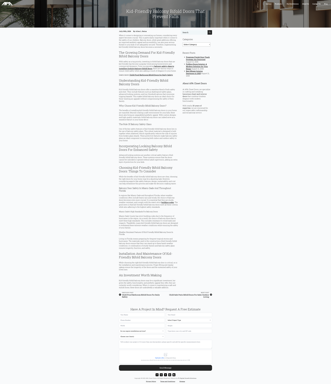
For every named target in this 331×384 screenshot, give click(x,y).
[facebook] (157, 374)
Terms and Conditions (167, 381)
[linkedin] (165, 374)
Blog (326, 4)
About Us (305, 4)
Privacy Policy (151, 381)
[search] (210, 32)
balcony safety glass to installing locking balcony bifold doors (146, 67)
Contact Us (316, 4)
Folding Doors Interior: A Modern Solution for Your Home (197, 66)
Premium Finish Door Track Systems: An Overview (198, 58)
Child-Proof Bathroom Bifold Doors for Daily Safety (151, 75)
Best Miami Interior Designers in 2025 (194, 72)
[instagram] (161, 374)
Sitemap (182, 381)
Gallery (268, 4)
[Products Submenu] (283, 3)
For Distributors (293, 4)
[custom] (169, 374)
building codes (167, 202)
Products (278, 4)
